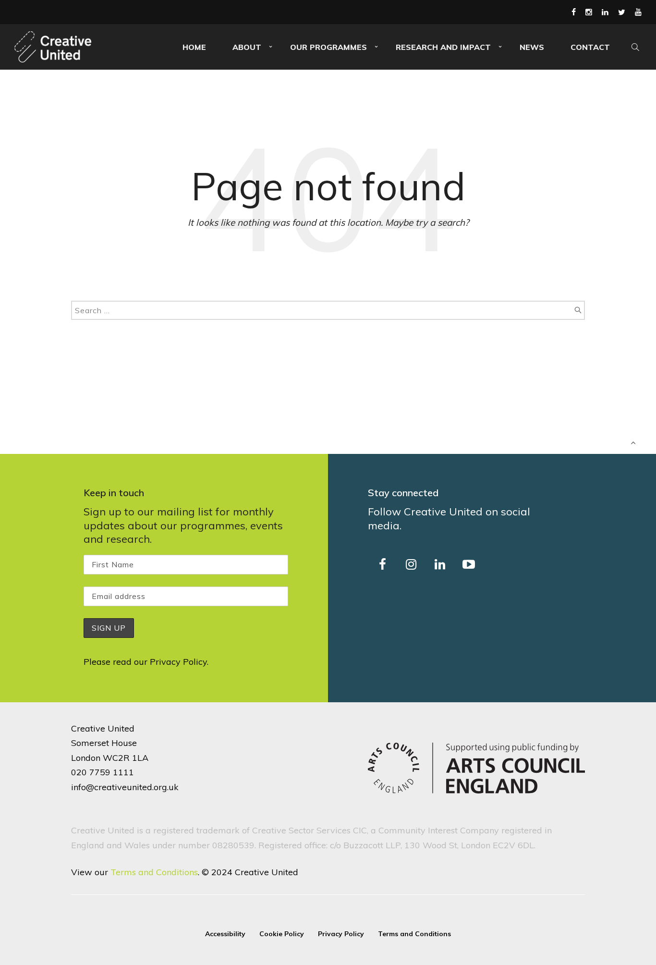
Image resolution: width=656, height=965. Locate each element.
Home (194, 47)
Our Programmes (328, 47)
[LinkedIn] (605, 12)
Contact (590, 47)
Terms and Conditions (154, 872)
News (532, 47)
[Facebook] (573, 12)
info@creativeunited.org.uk (125, 787)
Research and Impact (443, 47)
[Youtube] (638, 12)
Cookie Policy (281, 933)
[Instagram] (588, 12)
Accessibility (225, 933)
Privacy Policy (178, 661)
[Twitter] (621, 12)
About (246, 47)
